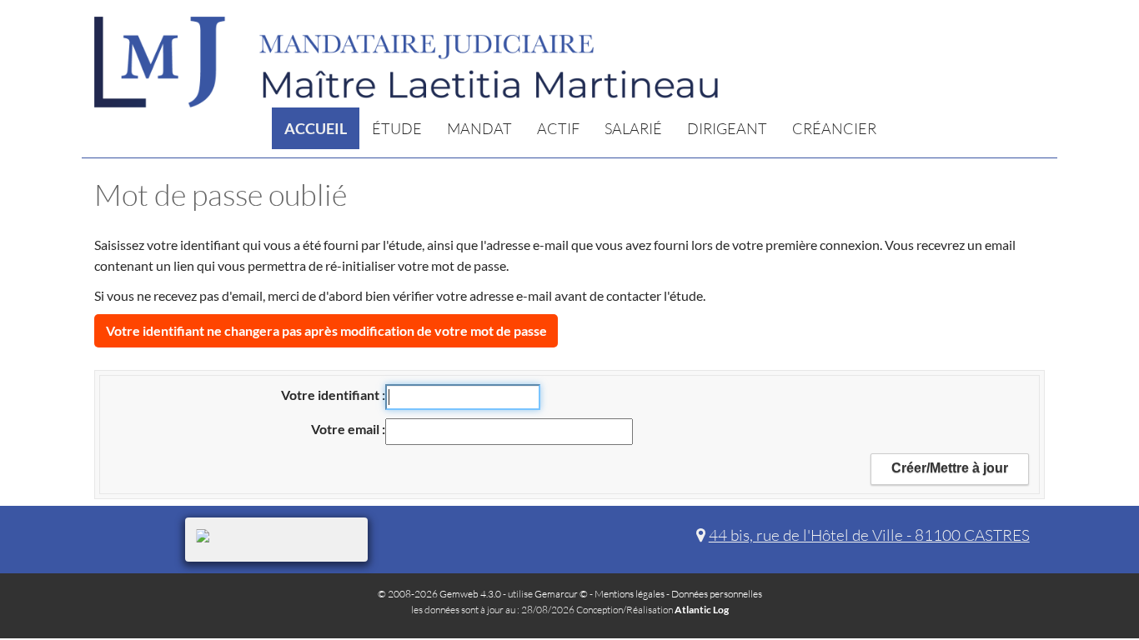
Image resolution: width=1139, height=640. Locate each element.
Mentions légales (630, 594)
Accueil (315, 128)
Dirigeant (727, 128)
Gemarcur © (561, 594)
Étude (397, 128)
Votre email (346, 429)
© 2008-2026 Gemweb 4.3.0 (439, 594)
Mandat (479, 128)
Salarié (633, 128)
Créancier (834, 128)
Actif (558, 128)
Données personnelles (716, 594)
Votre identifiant (331, 394)
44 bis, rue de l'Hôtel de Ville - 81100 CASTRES (869, 535)
